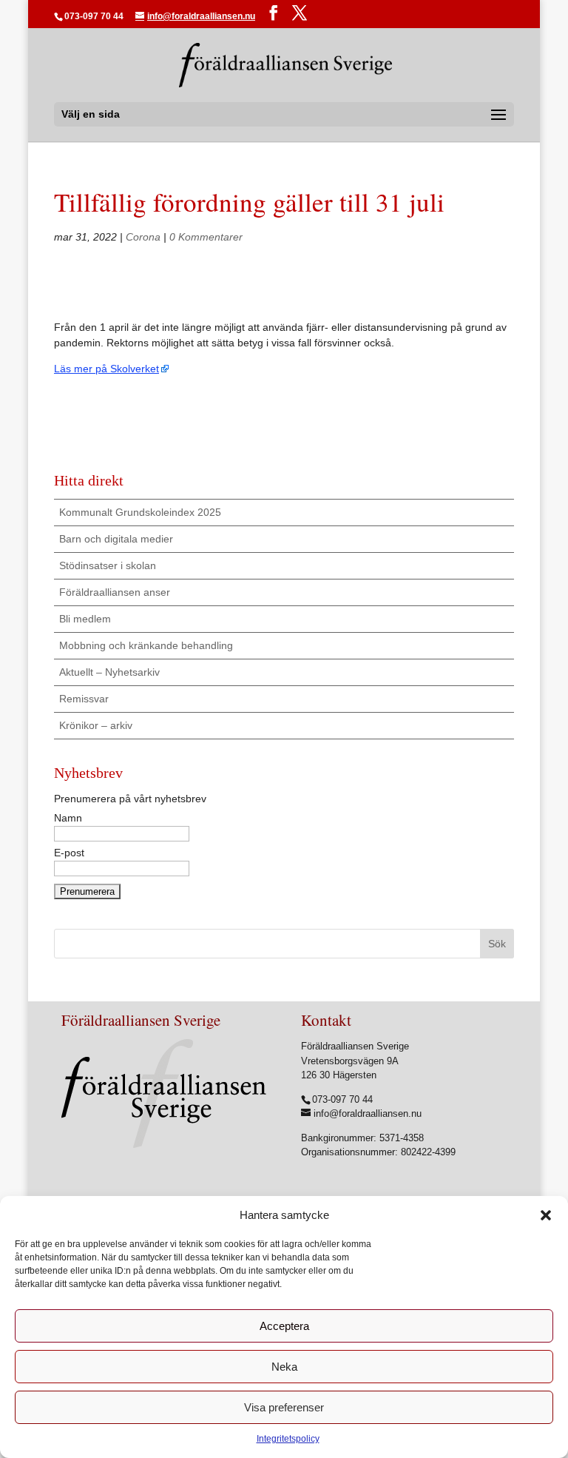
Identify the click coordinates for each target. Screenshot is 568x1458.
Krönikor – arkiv (95, 725)
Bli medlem (85, 619)
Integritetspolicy (288, 1439)
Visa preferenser (284, 1407)
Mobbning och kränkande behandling (146, 645)
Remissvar (84, 699)
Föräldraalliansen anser (114, 592)
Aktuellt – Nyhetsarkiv (109, 672)
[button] (545, 1215)
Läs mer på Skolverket (106, 368)
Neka (284, 1366)
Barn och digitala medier (116, 539)
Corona (143, 237)
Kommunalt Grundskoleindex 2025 (140, 512)
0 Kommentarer (206, 237)
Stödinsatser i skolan (107, 565)
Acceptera (284, 1326)
